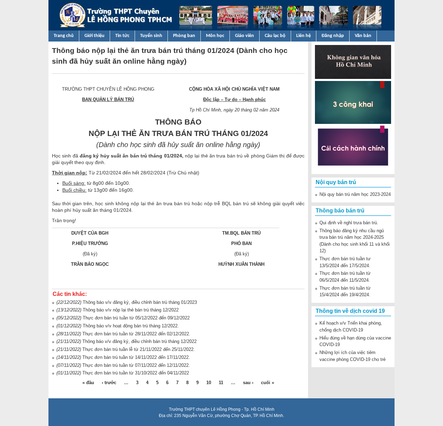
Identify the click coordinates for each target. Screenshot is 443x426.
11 (221, 382)
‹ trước (109, 382)
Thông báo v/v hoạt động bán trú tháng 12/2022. (131, 325)
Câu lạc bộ (275, 35)
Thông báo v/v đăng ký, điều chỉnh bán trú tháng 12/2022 (139, 341)
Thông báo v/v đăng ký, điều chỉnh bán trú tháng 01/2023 (140, 302)
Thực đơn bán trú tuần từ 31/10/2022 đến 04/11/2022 (135, 372)
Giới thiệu (94, 35)
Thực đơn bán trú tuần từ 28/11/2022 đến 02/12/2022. (136, 333)
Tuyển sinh (151, 35)
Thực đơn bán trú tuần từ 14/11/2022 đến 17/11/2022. (136, 357)
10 (208, 382)
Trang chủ (64, 35)
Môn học (215, 35)
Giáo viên (244, 35)
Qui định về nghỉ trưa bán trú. (348, 222)
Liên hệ (303, 35)
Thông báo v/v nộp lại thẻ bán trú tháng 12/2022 (131, 309)
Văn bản (363, 35)
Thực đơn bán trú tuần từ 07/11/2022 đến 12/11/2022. (136, 365)
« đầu (88, 382)
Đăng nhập (333, 35)
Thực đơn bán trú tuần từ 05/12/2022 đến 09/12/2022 (136, 317)
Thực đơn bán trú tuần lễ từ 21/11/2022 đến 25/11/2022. (138, 349)
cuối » (267, 382)
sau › (248, 382)
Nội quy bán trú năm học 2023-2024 (355, 194)
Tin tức (122, 35)
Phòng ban (184, 35)
